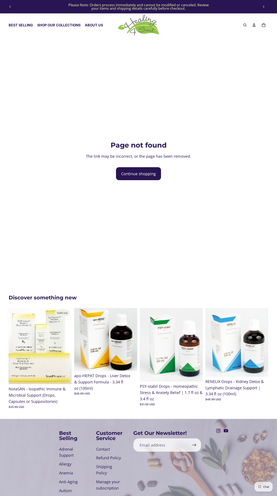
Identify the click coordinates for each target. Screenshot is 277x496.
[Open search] (245, 25)
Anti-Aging (68, 481)
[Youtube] (226, 430)
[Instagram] (218, 430)
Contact (103, 449)
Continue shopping (138, 173)
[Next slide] (263, 6)
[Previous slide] (10, 6)
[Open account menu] (254, 25)
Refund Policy (108, 457)
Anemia (66, 472)
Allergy (65, 464)
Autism (65, 490)
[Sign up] (194, 445)
